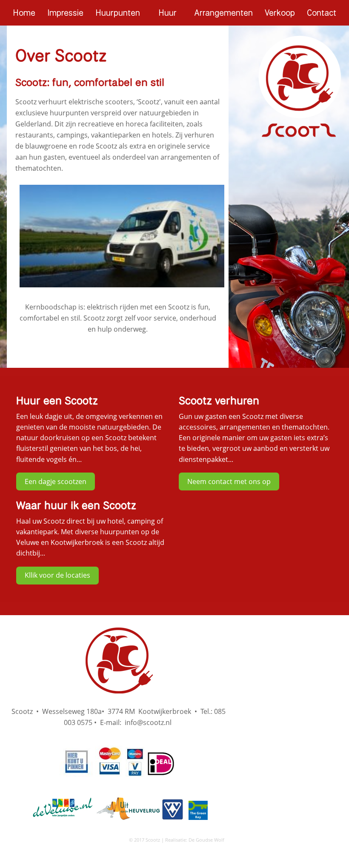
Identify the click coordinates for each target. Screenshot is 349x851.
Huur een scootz (167, 16)
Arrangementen (224, 12)
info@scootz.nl (148, 722)
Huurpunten (117, 12)
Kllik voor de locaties (57, 575)
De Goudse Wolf (206, 840)
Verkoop (280, 12)
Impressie (65, 12)
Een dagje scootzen (55, 481)
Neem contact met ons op (229, 481)
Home (24, 12)
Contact (321, 12)
